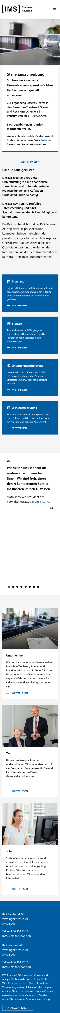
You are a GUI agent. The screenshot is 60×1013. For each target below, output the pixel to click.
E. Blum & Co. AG (40, 501)
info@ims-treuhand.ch (16, 936)
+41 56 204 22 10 (17, 931)
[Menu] (54, 10)
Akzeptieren (19, 1007)
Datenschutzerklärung (38, 999)
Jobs (44, 140)
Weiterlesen (19, 305)
